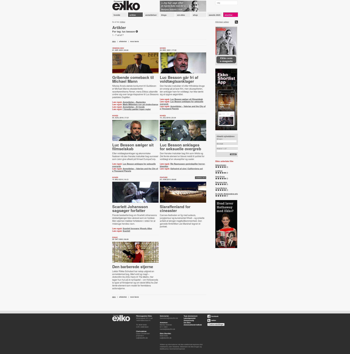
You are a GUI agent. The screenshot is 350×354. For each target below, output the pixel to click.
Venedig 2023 (118, 48)
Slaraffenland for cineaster (175, 208)
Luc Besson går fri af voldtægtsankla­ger (179, 79)
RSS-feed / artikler (222, 22)
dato (114, 41)
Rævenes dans (221, 182)
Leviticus (218, 171)
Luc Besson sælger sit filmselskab (186, 99)
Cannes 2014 (201, 178)
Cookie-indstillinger (215, 324)
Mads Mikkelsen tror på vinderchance (140, 104)
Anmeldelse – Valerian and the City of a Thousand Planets (183, 107)
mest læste (134, 41)
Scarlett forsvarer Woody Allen (137, 228)
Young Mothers (221, 188)
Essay (115, 237)
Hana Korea (220, 176)
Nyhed (163, 48)
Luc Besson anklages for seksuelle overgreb (181, 102)
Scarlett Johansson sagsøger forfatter (130, 208)
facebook (214, 316)
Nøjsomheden (220, 165)
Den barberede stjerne (132, 266)
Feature (163, 177)
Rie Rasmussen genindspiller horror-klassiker (182, 164)
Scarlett (126, 231)
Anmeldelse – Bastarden (134, 102)
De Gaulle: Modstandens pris (226, 194)
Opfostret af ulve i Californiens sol (186, 168)
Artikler (122, 22)
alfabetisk (123, 41)
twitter (213, 320)
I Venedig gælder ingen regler (137, 109)
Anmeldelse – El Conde (134, 106)
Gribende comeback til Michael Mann (133, 79)
